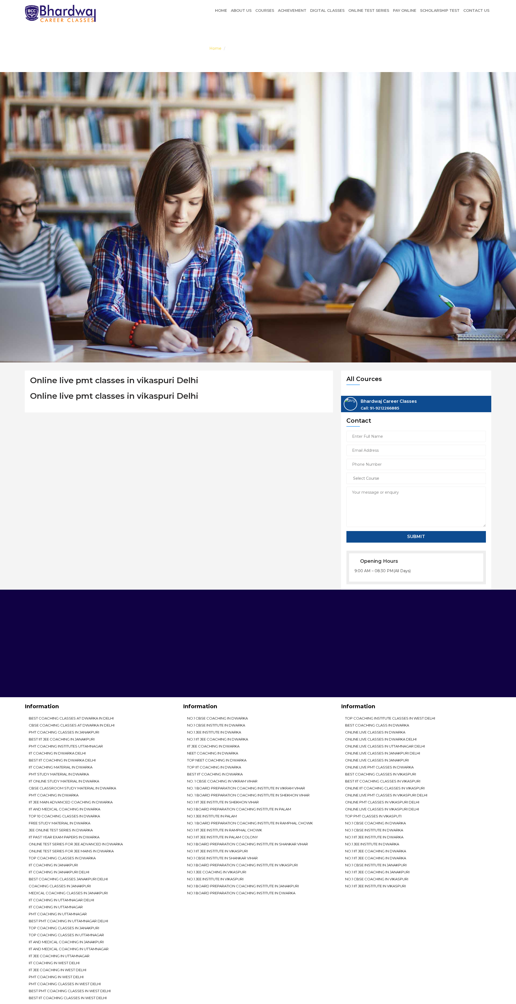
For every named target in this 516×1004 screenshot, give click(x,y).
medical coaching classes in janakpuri (68, 893)
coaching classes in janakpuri (60, 886)
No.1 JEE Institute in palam (212, 816)
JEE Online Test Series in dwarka (61, 830)
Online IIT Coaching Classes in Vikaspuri (385, 788)
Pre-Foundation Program (332, 631)
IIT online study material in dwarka (64, 781)
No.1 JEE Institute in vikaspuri (215, 879)
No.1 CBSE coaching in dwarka (217, 718)
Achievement (292, 10)
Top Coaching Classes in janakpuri (64, 928)
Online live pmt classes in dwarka (379, 767)
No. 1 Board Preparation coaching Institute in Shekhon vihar (248, 795)
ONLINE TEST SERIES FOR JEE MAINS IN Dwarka (71, 851)
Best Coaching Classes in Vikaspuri (380, 774)
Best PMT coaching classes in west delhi (70, 991)
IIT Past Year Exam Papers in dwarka (64, 837)
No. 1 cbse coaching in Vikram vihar (222, 781)
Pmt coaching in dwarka (53, 795)
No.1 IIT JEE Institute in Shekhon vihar (223, 802)
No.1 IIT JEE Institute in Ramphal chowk (224, 830)
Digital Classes (327, 10)
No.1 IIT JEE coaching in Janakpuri (377, 872)
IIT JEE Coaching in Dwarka (213, 746)
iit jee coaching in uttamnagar (59, 956)
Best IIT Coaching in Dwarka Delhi (62, 760)
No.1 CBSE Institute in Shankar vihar (222, 858)
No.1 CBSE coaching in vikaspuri (376, 879)
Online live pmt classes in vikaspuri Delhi (386, 795)
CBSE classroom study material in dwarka (72, 788)
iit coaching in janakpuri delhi (59, 872)
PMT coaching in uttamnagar (58, 914)
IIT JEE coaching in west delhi (57, 970)
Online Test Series (368, 10)
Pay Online (404, 10)
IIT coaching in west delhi (54, 963)
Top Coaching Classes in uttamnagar (66, 935)
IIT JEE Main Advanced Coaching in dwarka (71, 802)
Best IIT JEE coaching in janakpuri (62, 739)
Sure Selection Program (429, 639)
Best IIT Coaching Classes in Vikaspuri (382, 781)
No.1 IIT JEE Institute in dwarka (374, 837)
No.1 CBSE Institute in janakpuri (376, 865)
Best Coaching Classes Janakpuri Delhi (68, 879)
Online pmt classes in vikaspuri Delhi (382, 802)
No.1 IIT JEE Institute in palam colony (222, 837)
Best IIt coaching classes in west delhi (68, 998)
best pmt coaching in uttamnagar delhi (68, 921)
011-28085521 (175, 669)
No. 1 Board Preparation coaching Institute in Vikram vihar (246, 788)
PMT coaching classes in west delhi (65, 984)
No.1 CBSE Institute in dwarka (216, 725)
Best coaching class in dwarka (377, 725)
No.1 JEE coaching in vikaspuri (216, 872)
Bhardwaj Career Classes (389, 405)
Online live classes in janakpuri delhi (382, 753)
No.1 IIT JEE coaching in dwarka (217, 739)
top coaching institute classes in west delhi (390, 718)
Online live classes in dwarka (375, 732)
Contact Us (476, 10)
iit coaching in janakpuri (53, 865)
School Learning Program (333, 639)
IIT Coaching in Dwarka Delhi (57, 753)
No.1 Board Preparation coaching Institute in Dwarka (241, 893)
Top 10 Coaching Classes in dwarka (64, 816)
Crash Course (320, 647)
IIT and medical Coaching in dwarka (64, 809)
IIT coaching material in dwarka (60, 767)
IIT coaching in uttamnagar (56, 907)
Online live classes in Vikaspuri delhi (382, 809)
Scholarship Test (440, 10)
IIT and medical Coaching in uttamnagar (69, 949)
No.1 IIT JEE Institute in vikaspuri (217, 851)
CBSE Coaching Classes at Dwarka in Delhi (71, 725)
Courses (264, 10)
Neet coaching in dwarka (212, 753)
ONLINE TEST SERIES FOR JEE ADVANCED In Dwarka (76, 844)
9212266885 (201, 669)
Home (221, 10)
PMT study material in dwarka (59, 774)
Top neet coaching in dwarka (216, 760)
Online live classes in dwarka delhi (381, 739)
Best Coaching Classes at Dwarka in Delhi (71, 718)
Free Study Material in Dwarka (59, 823)
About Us (241, 10)
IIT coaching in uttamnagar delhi (61, 900)
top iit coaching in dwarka (214, 767)
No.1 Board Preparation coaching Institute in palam (239, 809)
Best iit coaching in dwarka (215, 774)
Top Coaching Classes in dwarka (62, 858)
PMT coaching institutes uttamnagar (66, 746)
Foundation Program (426, 631)
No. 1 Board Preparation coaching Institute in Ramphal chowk (250, 823)
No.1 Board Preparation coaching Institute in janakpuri (243, 886)
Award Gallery (419, 623)
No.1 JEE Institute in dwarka (214, 732)
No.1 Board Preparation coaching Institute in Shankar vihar (247, 844)
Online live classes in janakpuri (377, 760)
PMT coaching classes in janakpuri (64, 732)
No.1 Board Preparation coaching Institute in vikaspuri (242, 865)
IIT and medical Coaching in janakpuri (66, 942)
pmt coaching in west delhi (56, 977)
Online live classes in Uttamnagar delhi (385, 746)
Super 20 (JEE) (417, 647)
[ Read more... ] (39, 676)
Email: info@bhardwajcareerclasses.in (183, 679)
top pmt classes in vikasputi (373, 816)
